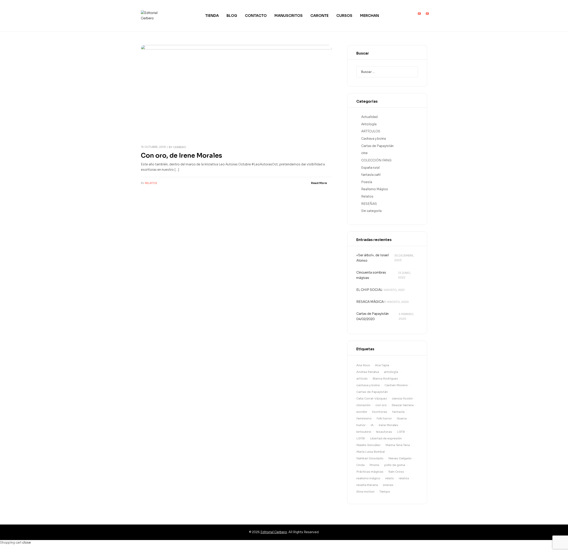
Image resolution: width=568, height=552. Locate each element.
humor (361, 425)
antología (391, 372)
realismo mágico (368, 478)
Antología (369, 124)
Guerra (402, 418)
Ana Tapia (382, 365)
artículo (362, 378)
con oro (381, 405)
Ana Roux (363, 365)
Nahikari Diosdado (369, 458)
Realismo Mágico (374, 189)
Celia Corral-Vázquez (371, 398)
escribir (361, 412)
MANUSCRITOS (288, 15)
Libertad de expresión (386, 438)
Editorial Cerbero (273, 532)
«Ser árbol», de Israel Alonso (372, 257)
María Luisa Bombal (370, 452)
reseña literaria (367, 485)
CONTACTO (256, 15)
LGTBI (360, 438)
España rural (370, 168)
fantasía (398, 412)
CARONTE (319, 15)
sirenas (388, 485)
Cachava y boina (373, 139)
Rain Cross (396, 472)
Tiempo (384, 491)
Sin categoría (371, 211)
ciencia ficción (402, 398)
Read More (319, 183)
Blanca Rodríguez (385, 378)
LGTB (401, 432)
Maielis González (368, 445)
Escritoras (379, 412)
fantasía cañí (371, 175)
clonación (363, 405)
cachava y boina (368, 385)
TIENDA (212, 15)
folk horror (384, 418)
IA (372, 425)
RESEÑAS (369, 204)
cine (364, 153)
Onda (360, 465)
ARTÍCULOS (370, 131)
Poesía (366, 182)
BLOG (232, 15)
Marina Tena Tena (397, 445)
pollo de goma (394, 465)
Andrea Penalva (367, 372)
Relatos (151, 183)
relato (389, 478)
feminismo (364, 418)
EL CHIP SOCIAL (369, 290)
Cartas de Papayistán (377, 146)
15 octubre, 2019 (153, 147)
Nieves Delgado (400, 458)
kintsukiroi (363, 432)
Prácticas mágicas (369, 472)
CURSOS (344, 15)
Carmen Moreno (396, 385)
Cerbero (179, 147)
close (26, 542)
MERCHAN (369, 15)
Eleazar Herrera (403, 405)
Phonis (374, 465)
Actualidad (369, 117)
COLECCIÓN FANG (376, 160)
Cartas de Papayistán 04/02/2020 (372, 316)
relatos (404, 478)
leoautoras (384, 432)
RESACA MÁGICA (370, 302)
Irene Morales (388, 425)
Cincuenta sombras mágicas (371, 275)
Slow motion (365, 491)
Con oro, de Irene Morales (181, 155)
